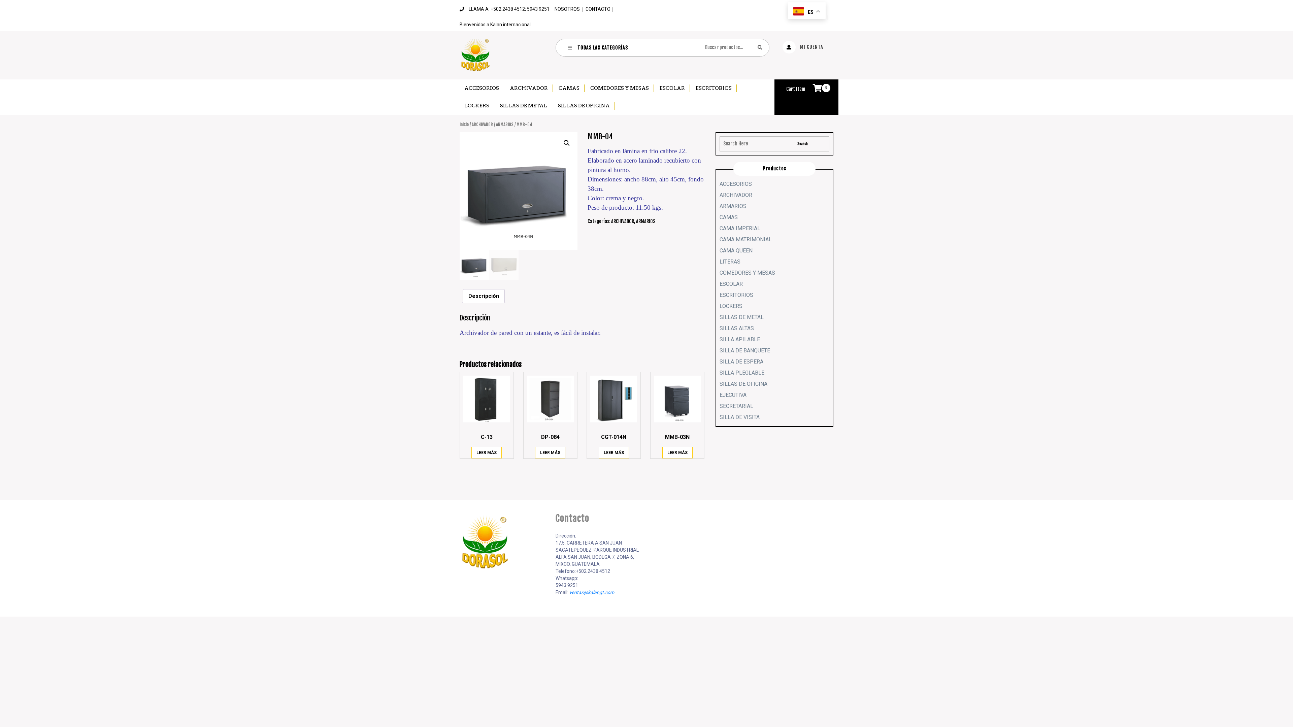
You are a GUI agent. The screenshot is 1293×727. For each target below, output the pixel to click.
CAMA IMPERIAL (740, 228)
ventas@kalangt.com (591, 592)
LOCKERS (476, 106)
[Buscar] (760, 47)
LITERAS (730, 261)
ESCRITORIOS (714, 88)
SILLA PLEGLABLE (742, 373)
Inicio (464, 124)
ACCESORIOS (481, 88)
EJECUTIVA (733, 395)
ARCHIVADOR (529, 88)
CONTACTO (598, 9)
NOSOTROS (567, 9)
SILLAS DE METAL (523, 106)
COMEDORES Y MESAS (619, 88)
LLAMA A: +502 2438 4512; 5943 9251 (509, 9)
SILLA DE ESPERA (741, 361)
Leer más (486, 452)
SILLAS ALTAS (737, 328)
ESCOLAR (672, 88)
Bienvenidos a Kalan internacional (495, 24)
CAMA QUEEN (736, 250)
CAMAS (569, 88)
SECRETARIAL (736, 406)
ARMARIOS (504, 124)
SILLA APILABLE (740, 339)
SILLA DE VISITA (740, 417)
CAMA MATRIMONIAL (746, 239)
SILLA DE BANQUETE (745, 350)
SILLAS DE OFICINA (584, 106)
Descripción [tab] (483, 296)
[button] (567, 143)
